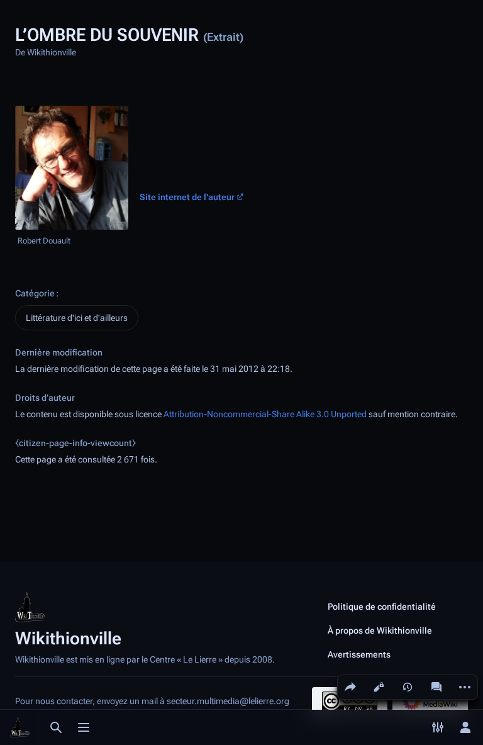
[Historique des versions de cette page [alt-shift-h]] (407, 687)
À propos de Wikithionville (380, 630)
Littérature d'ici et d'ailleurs (77, 318)
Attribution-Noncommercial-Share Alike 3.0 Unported (265, 414)
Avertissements (359, 654)
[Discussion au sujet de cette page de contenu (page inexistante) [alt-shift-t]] (436, 687)
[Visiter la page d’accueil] (20, 727)
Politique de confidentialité (382, 607)
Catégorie (35, 293)
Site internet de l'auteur (187, 197)
